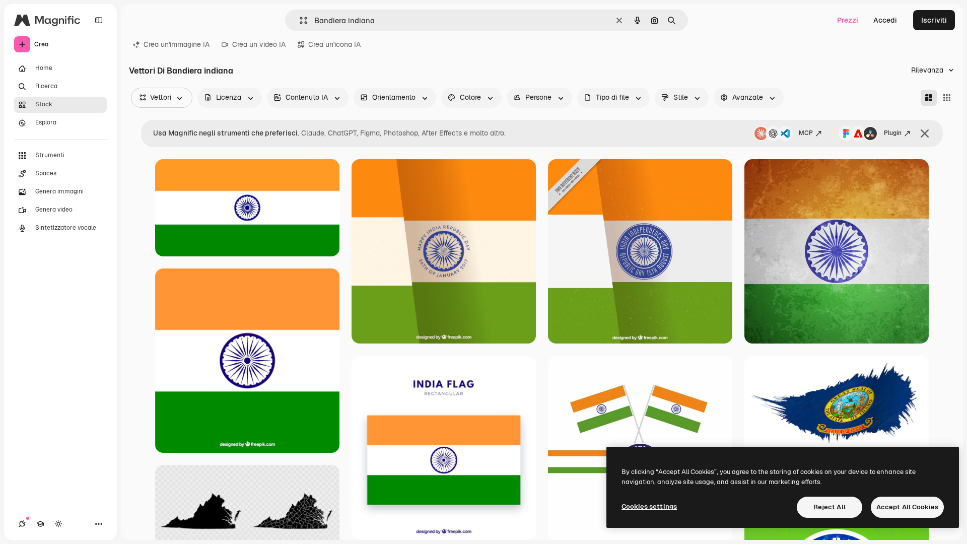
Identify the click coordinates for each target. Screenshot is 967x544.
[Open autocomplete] (299, 20)
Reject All (829, 507)
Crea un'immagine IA (177, 44)
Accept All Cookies (907, 507)
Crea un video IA (259, 44)
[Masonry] (929, 98)
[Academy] (40, 524)
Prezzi (847, 20)
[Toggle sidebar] (99, 20)
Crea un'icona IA (334, 44)
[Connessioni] (22, 524)
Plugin (893, 133)
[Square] (947, 98)
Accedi (885, 20)
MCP (806, 133)
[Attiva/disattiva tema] (58, 524)
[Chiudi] (925, 133)
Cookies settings (649, 506)
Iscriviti (934, 20)
